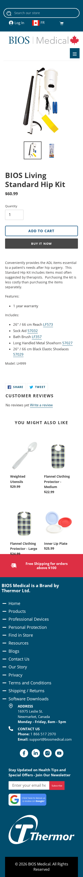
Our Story (18, 667)
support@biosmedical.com (50, 739)
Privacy (15, 675)
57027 (67, 343)
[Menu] (75, 53)
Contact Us (19, 659)
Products (17, 611)
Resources (19, 643)
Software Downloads (29, 699)
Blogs (14, 651)
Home (14, 603)
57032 (32, 330)
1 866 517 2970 (43, 734)
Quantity (11, 206)
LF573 (48, 324)
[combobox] (41, 13)
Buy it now (41, 243)
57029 (18, 354)
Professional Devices (29, 619)
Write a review (41, 405)
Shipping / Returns (26, 690)
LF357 (37, 336)
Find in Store (21, 635)
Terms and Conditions (30, 683)
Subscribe (57, 785)
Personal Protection (28, 627)
